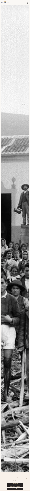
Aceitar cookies (15, 483)
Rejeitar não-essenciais (15, 486)
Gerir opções (15, 488)
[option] (15, 247)
